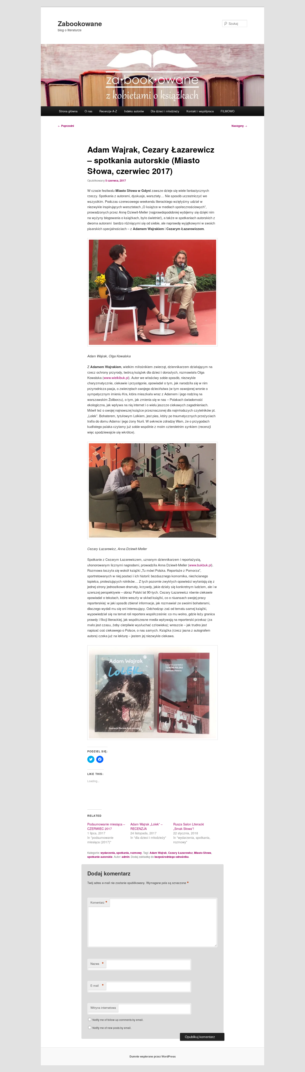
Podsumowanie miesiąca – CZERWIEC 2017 (106, 826)
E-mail (97, 985)
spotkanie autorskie (100, 857)
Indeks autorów (134, 111)
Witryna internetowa (103, 1007)
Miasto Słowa (202, 853)
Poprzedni (66, 126)
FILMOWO (227, 111)
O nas (88, 111)
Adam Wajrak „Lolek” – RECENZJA (146, 826)
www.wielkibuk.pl (116, 377)
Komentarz (98, 902)
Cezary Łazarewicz (180, 853)
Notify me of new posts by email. (111, 1028)
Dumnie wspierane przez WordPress (153, 1056)
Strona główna (68, 111)
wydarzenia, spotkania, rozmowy (121, 853)
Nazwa (97, 963)
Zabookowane (80, 23)
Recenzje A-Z (108, 111)
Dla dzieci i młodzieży (165, 111)
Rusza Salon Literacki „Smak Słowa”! (188, 826)
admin (126, 857)
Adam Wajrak (158, 853)
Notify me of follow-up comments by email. (117, 1020)
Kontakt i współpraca (200, 111)
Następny (239, 126)
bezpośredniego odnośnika (172, 857)
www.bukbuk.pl (200, 565)
